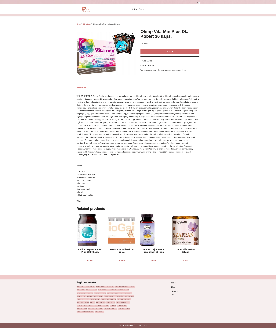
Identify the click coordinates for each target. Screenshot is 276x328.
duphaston (112, 290)
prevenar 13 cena (83, 302)
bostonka (110, 286)
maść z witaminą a (125, 293)
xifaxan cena (99, 311)
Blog (173, 287)
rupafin (79, 305)
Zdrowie (175, 291)
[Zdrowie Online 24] (87, 9)
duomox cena (102, 290)
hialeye (103, 293)
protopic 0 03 (100, 302)
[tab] (81, 87)
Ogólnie (175, 295)
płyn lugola (111, 302)
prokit (92, 302)
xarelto (174, 70)
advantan (80, 286)
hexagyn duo (156, 70)
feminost (90, 293)
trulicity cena (82, 308)
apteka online (100, 286)
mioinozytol (81, 296)
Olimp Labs (87, 24)
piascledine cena (82, 299)
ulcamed (91, 308)
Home (79, 24)
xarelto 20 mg (181, 70)
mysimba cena (98, 296)
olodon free (129, 296)
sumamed (106, 305)
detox (133, 286)
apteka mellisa (89, 286)
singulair (98, 305)
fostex (97, 293)
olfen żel (120, 296)
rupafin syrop (88, 305)
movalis (89, 296)
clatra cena (147, 70)
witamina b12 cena (124, 308)
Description (81, 88)
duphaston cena (123, 290)
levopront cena (112, 293)
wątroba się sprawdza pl (85, 311)
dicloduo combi (91, 290)
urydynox (99, 308)
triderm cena (121, 305)
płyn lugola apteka (123, 302)
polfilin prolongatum (108, 299)
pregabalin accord (124, 299)
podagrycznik (94, 299)
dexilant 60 (80, 290)
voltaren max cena (110, 308)
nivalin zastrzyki (166, 70)
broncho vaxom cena (122, 286)
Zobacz (170, 51)
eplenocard (81, 293)
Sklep (134, 9)
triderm (113, 305)
